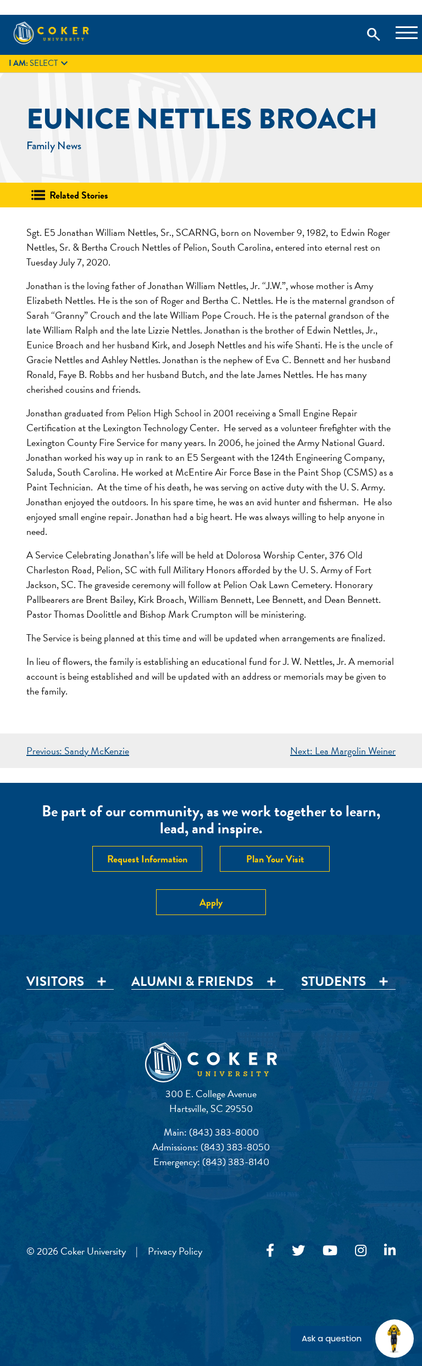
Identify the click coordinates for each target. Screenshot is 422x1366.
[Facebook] (270, 1251)
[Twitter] (298, 1251)
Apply (211, 902)
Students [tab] (333, 982)
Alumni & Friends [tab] (192, 982)
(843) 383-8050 (235, 1146)
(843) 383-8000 (224, 1132)
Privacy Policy (175, 1251)
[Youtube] (330, 1251)
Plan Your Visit (275, 858)
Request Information (147, 858)
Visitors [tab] (55, 982)
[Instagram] (361, 1251)
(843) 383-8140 (235, 1161)
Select (40, 63)
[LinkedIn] (390, 1251)
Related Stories (78, 195)
